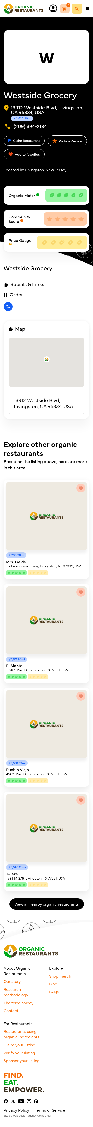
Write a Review (70, 140)
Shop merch (60, 976)
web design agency (25, 1115)
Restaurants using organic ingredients (21, 1034)
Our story (12, 981)
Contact (11, 1010)
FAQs (54, 991)
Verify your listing (19, 1052)
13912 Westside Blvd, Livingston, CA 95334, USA (43, 403)
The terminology (18, 1002)
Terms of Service (50, 1110)
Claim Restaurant (26, 140)
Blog (53, 983)
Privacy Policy (16, 1110)
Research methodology (16, 991)
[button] (47, 359)
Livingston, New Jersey (45, 169)
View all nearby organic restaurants (46, 903)
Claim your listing (19, 1044)
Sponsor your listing (22, 1060)
